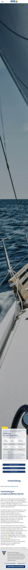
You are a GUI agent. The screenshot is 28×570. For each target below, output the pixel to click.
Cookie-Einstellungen (10, 563)
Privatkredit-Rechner (14, 468)
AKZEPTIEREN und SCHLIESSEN (15, 566)
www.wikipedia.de (12, 486)
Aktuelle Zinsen (5, 427)
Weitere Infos (21, 563)
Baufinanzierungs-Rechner (14, 464)
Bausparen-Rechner (14, 471)
